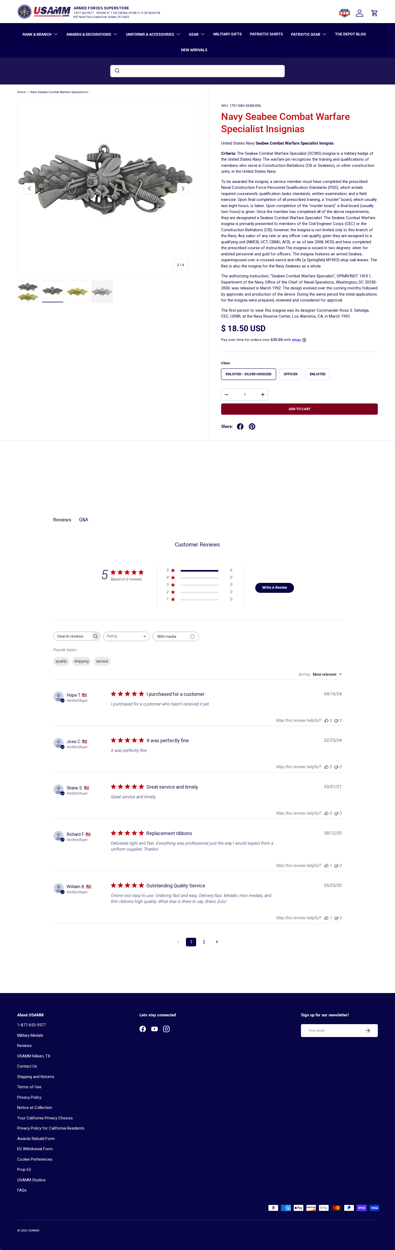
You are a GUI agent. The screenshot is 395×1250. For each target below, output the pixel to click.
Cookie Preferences (34, 1159)
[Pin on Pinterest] (252, 426)
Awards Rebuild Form (36, 1138)
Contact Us (27, 1066)
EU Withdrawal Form (35, 1148)
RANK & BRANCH (37, 34)
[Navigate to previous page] (178, 942)
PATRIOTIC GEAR (305, 34)
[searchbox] (72, 636)
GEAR (194, 34)
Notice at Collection (34, 1107)
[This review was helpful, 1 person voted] (326, 865)
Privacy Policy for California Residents (50, 1128)
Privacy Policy (29, 1097)
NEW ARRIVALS (194, 50)
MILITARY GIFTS (227, 34)
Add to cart (300, 409)
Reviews (24, 1045)
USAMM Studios (31, 1180)
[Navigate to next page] (217, 942)
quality (61, 661)
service (102, 661)
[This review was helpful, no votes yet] (326, 720)
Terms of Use (29, 1086)
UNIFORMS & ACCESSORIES (150, 34)
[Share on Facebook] (240, 426)
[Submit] (116, 71)
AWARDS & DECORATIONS (88, 34)
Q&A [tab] (83, 519)
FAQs (22, 1190)
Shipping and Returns (35, 1076)
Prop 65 (24, 1169)
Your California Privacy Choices (45, 1118)
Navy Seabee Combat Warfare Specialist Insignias (60, 92)
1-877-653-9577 (31, 1025)
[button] (374, 13)
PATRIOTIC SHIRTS (266, 34)
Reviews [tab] (62, 520)
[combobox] (197, 71)
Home (21, 92)
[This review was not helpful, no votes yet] (336, 720)
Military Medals (30, 1035)
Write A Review (274, 587)
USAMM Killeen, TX (33, 1056)
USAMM (33, 1230)
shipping (81, 661)
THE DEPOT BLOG (350, 34)
